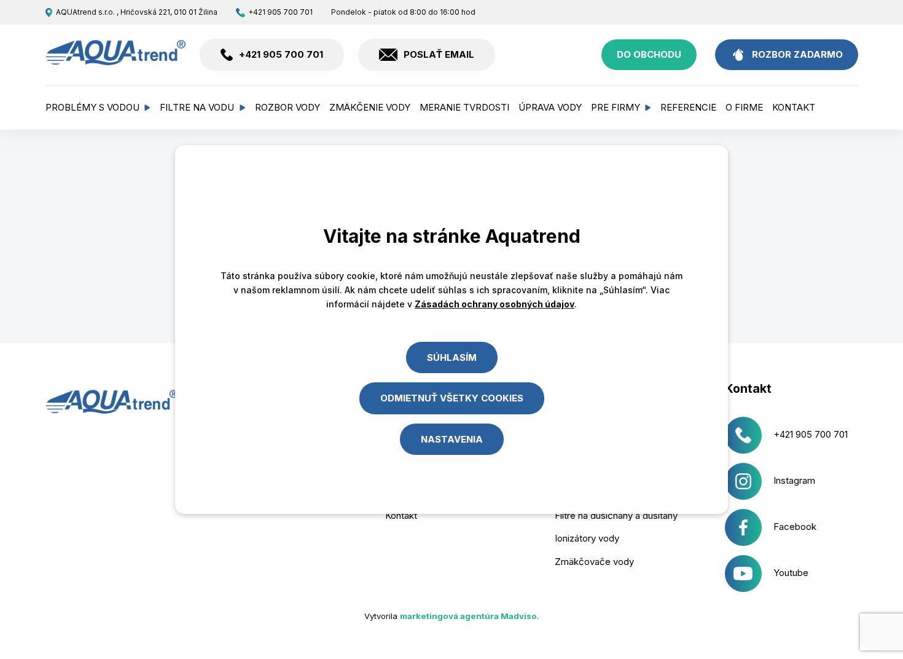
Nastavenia (452, 439)
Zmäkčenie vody (369, 107)
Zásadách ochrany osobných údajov (494, 304)
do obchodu (649, 54)
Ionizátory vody (587, 538)
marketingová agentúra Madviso (468, 616)
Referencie (688, 107)
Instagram (794, 480)
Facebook (794, 526)
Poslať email (439, 54)
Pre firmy (615, 107)
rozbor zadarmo (797, 54)
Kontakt (793, 107)
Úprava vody (550, 107)
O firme (744, 107)
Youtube (790, 572)
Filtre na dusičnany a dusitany (616, 515)
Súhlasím (452, 357)
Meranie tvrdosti (464, 107)
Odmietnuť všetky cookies (451, 398)
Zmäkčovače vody (594, 561)
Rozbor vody (287, 107)
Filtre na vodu (197, 107)
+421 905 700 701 (280, 12)
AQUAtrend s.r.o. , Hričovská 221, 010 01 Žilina (136, 12)
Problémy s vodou (92, 107)
